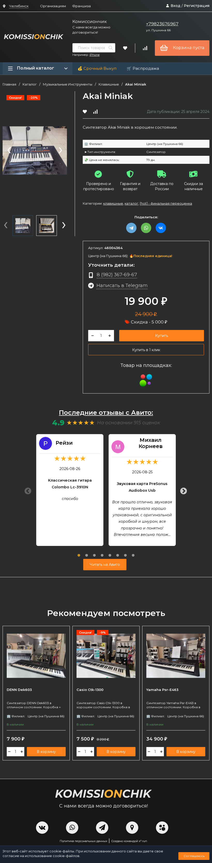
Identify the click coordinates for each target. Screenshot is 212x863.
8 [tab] (133, 552)
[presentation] (9, 150)
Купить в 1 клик (146, 350)
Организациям (53, 6)
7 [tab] (125, 552)
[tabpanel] (69, 490)
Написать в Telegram (122, 285)
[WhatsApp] (146, 228)
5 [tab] (109, 552)
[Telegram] (131, 228)
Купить (161, 335)
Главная (9, 84)
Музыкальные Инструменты (67, 84)
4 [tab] (102, 552)
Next (182, 489)
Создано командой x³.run (129, 841)
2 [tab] (86, 552)
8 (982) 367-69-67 (117, 275)
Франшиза (81, 6)
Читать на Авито (105, 564)
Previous (26, 489)
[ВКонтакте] (161, 228)
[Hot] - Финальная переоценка (166, 203)
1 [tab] (78, 552)
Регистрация (196, 5)
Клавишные (109, 84)
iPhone (94, 55)
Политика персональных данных (83, 841)
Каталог (29, 84)
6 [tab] (117, 552)
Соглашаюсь (194, 856)
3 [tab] (94, 552)
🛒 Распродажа (143, 68)
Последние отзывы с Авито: (106, 412)
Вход (175, 5)
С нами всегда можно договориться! (91, 29)
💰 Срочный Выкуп (97, 68)
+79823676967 (162, 23)
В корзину (46, 751)
